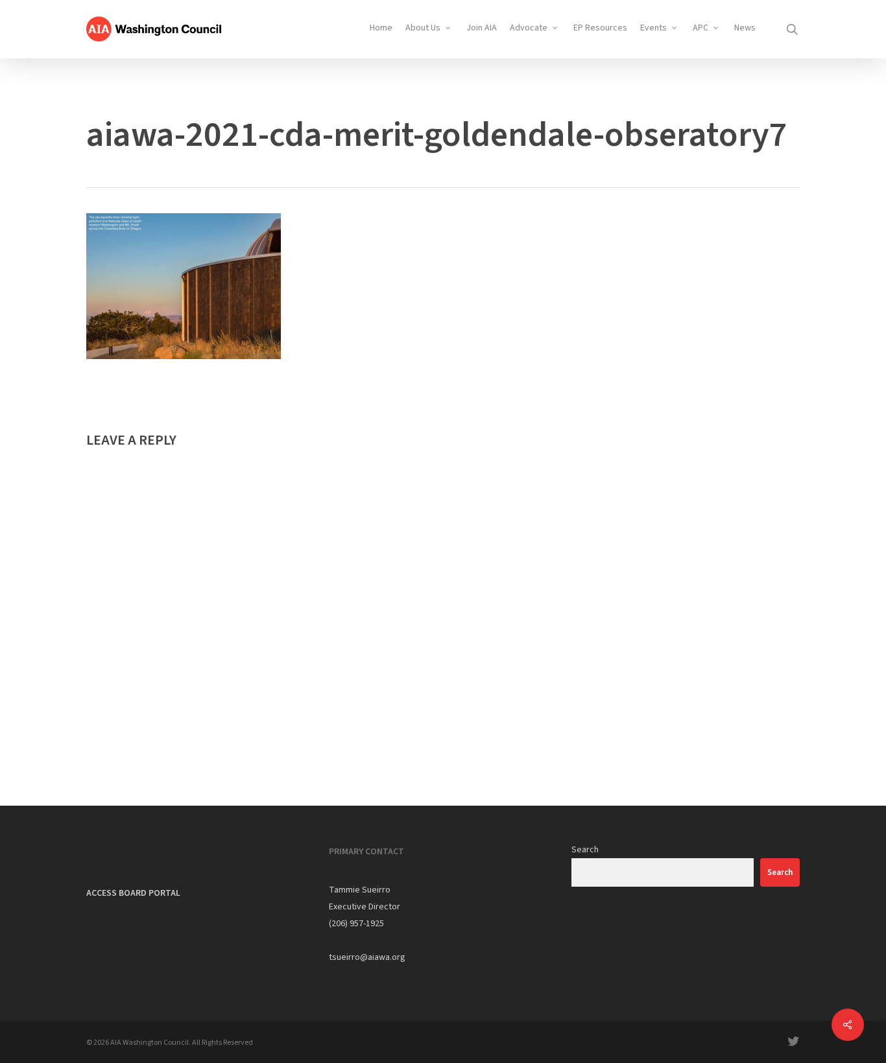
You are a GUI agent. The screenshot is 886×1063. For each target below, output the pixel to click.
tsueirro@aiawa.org (367, 957)
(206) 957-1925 (356, 923)
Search (585, 849)
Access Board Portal (133, 893)
